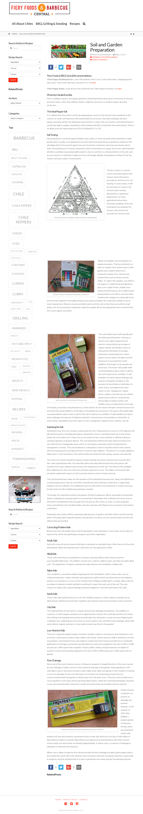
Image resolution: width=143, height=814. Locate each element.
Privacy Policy (70, 799)
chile (18, 194)
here (94, 82)
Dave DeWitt (17, 302)
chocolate (16, 258)
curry (17, 294)
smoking (16, 432)
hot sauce (15, 351)
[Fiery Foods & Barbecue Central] (40, 9)
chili (16, 243)
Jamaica (26, 372)
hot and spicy (22, 343)
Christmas (18, 265)
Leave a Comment (100, 60)
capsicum (16, 174)
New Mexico (21, 390)
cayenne (17, 182)
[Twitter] (71, 803)
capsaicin (19, 166)
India (27, 351)
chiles (17, 233)
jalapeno (26, 366)
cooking (18, 273)
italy (13, 367)
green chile (16, 309)
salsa (14, 418)
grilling (20, 318)
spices (16, 440)
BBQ (15, 149)
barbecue (24, 138)
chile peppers (23, 219)
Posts (14, 34)
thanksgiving (23, 459)
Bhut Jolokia (19, 158)
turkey (31, 468)
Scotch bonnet (29, 417)
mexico (17, 380)
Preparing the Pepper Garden (104, 57)
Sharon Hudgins (18, 425)
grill (28, 309)
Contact (84, 799)
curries (18, 283)
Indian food (20, 359)
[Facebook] (66, 803)
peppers (17, 399)
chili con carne (16, 251)
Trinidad (15, 467)
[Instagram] (77, 803)
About (58, 799)
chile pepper (22, 205)
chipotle (32, 252)
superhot (17, 449)
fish (30, 302)
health (14, 336)
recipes (19, 409)
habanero (19, 328)
